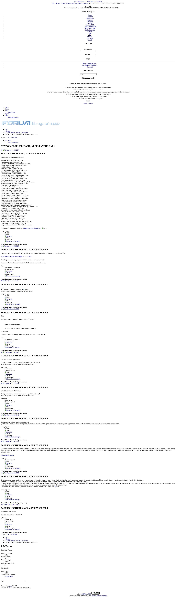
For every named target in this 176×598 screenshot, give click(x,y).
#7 (1, 415)
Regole (7, 114)
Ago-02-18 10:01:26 (13, 309)
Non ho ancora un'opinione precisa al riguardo (88, 98)
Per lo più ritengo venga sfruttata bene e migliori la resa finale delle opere (89, 94)
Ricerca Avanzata (13, 117)
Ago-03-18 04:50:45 (13, 383)
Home (54, 3)
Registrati (90, 67)
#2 (1, 246)
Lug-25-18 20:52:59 (13, 150)
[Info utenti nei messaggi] (12, 241)
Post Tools (8, 140)
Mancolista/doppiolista (7, 455)
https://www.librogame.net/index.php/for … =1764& (16, 256)
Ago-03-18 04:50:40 (13, 352)
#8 (1, 441)
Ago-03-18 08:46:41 (13, 415)
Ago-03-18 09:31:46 (13, 441)
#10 (2, 504)
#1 (1, 150)
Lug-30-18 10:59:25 (13, 246)
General (63, 3)
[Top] (5, 150)
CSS (89, 594)
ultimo (15, 137)
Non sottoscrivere (13, 142)
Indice (6, 107)
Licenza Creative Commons (99, 595)
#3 (1, 281)
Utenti (6, 110)
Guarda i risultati (88, 103)
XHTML (84, 594)
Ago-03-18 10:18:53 (13, 473)
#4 (1, 309)
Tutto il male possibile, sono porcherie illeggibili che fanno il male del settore (89, 87)
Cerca (6, 115)
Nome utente (88, 49)
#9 (1, 473)
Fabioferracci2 (9, 576)
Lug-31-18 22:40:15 (13, 281)
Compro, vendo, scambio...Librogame (77, 3)
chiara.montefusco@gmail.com (32, 228)
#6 (1, 383)
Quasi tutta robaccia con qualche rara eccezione (89, 90)
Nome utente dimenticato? (89, 65)
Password (88, 54)
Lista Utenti (11, 112)
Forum (58, 3)
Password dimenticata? (89, 63)
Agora (10, 586)
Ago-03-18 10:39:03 (14, 504)
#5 (1, 352)
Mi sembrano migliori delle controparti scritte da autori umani (89, 96)
